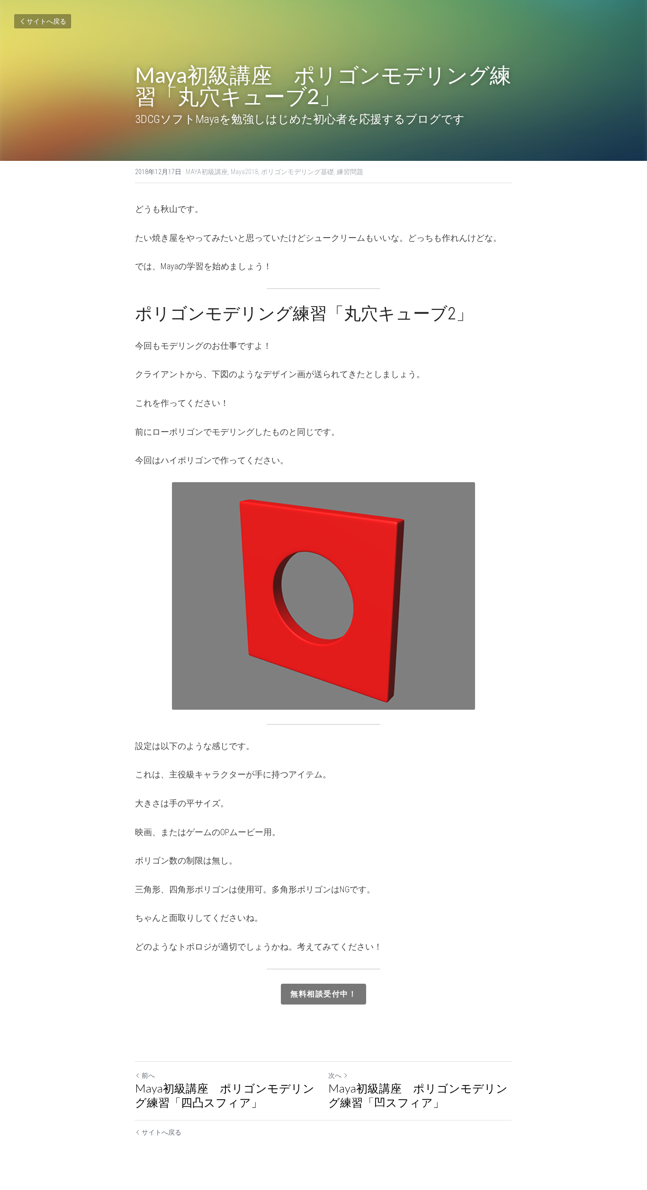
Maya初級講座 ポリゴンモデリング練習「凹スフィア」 (418, 1095)
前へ (148, 1075)
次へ (334, 1075)
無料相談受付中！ (323, 993)
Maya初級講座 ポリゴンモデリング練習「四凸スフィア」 (225, 1095)
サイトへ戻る (46, 21)
